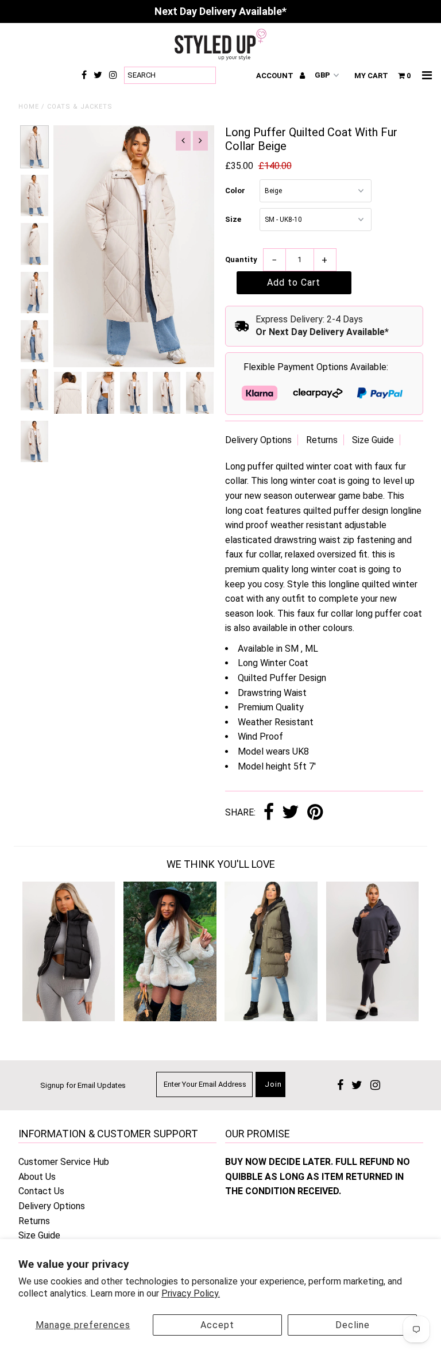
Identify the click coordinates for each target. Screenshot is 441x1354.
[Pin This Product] (315, 813)
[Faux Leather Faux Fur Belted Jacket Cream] (169, 1018)
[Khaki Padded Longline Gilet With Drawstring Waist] (271, 1018)
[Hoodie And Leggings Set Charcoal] (372, 1018)
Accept (217, 1325)
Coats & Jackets (80, 106)
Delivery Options (258, 439)
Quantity (241, 259)
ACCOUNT (275, 75)
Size (233, 219)
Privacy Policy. (190, 1293)
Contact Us (41, 1191)
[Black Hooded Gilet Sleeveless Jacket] (68, 1018)
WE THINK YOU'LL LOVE (221, 864)
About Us (37, 1176)
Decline (352, 1325)
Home (28, 106)
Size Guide (373, 439)
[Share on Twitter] (290, 813)
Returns (322, 439)
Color (235, 190)
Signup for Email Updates (83, 1085)
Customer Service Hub (63, 1161)
